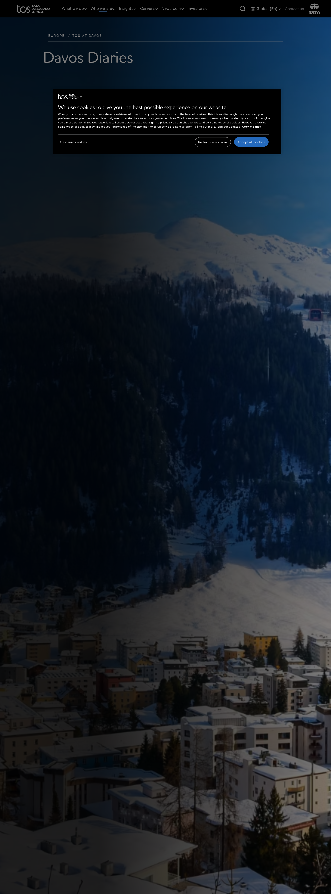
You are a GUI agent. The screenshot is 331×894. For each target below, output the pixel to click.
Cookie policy (251, 126)
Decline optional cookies (212, 142)
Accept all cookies (251, 142)
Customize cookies (72, 142)
